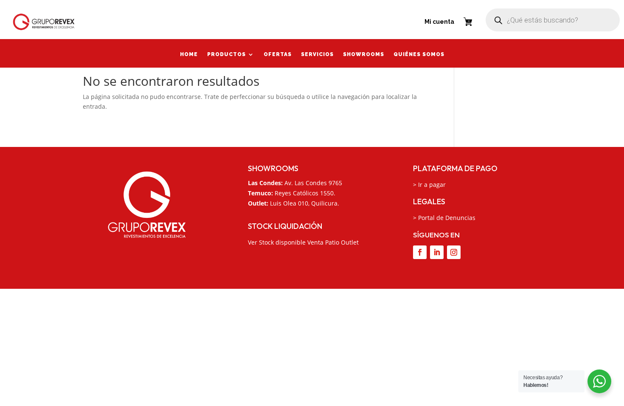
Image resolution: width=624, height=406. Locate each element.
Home (189, 55)
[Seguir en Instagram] (454, 252)
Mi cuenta (439, 21)
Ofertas (278, 55)
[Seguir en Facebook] (420, 252)
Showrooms (363, 55)
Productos (226, 55)
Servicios (317, 55)
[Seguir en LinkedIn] (437, 252)
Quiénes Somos (419, 55)
